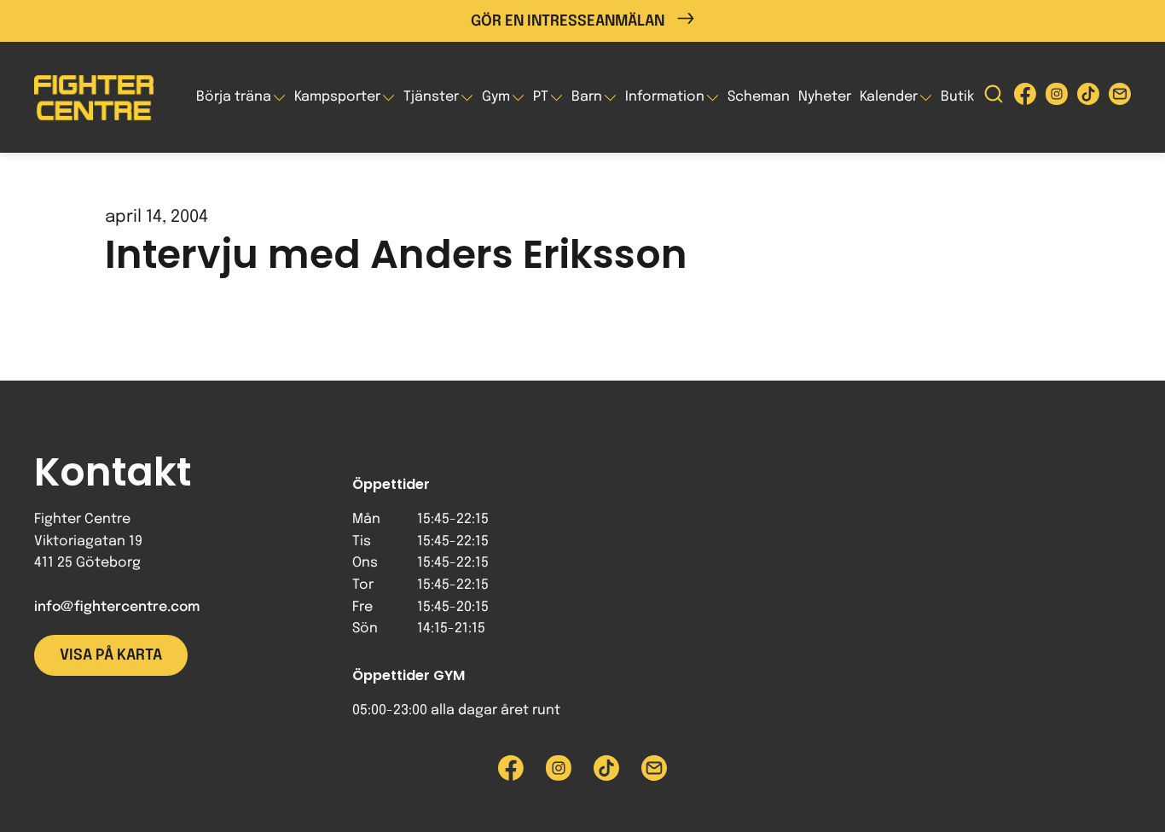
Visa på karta (111, 655)
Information (664, 97)
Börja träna (233, 97)
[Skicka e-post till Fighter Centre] (1120, 98)
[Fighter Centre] (94, 98)
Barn (586, 97)
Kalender (889, 97)
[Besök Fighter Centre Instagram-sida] (1057, 98)
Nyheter (824, 97)
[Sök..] (993, 98)
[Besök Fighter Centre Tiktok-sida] (1088, 98)
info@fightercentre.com (117, 607)
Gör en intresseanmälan (567, 21)
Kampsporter (337, 97)
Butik (957, 97)
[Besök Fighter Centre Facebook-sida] (1025, 98)
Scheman (758, 97)
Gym (496, 97)
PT (540, 97)
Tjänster (431, 97)
